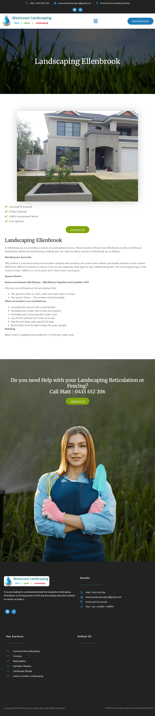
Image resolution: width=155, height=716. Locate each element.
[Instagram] (80, 10)
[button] (95, 21)
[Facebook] (75, 10)
